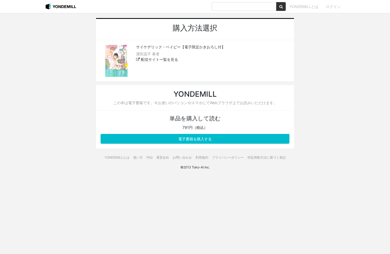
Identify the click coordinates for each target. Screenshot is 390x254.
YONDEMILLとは (303, 6)
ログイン (333, 6)
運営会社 (162, 157)
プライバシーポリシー (228, 157)
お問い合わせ (182, 157)
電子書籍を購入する (195, 139)
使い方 (138, 157)
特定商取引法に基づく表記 (267, 157)
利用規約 (202, 157)
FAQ (149, 157)
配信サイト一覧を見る (159, 59)
